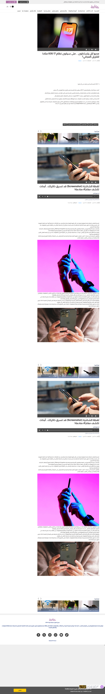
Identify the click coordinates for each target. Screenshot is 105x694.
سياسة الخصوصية (74, 691)
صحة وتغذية (81, 11)
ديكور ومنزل (55, 11)
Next (38, 131)
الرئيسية (96, 11)
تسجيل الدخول (23, 2)
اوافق (19, 690)
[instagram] (50, 635)
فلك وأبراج (33, 11)
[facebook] (38, 635)
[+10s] (97, 196)
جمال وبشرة (47, 11)
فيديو (19, 11)
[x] (44, 635)
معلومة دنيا (25, 11)
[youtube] (61, 635)
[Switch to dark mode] (11, 6)
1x (42, 196)
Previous (41, 131)
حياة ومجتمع (63, 11)
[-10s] (94, 196)
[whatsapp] (55, 635)
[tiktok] (67, 635)
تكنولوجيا (39, 11)
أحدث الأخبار (89, 11)
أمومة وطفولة (72, 11)
